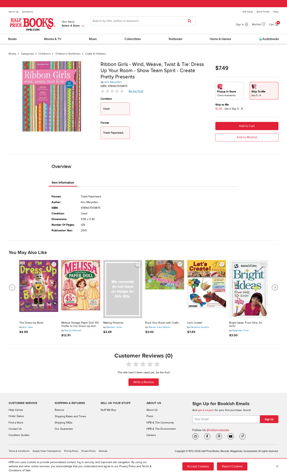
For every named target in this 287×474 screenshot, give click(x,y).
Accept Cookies (198, 466)
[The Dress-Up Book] (38, 289)
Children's (45, 53)
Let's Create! (194, 322)
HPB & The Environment (161, 429)
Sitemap (103, 451)
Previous (12, 287)
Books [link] (12, 39)
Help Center (16, 410)
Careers (151, 435)
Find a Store (16, 422)
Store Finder (263, 11)
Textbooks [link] (175, 39)
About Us (152, 410)
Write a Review (143, 382)
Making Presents (113, 322)
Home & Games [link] (220, 39)
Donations (27, 11)
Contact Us (15, 429)
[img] (112, 91)
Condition (106, 98)
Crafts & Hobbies (95, 53)
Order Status (16, 416)
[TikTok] (242, 436)
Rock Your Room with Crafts (162, 322)
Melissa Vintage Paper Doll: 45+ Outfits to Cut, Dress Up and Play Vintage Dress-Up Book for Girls (80, 324)
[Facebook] (207, 436)
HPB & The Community (160, 422)
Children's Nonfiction (68, 53)
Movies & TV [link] (52, 39)
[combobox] (142, 21)
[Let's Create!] (206, 289)
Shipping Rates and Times (70, 416)
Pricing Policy (71, 451)
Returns (59, 410)
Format (105, 122)
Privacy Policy (88, 451)
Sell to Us (14, 11)
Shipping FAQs (63, 422)
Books (12, 53)
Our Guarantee (64, 429)
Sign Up (269, 419)
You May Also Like (28, 252)
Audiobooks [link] (270, 39)
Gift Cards (247, 11)
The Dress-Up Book (31, 322)
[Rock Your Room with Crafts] (164, 289)
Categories (27, 53)
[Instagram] (195, 436)
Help (275, 11)
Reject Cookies (232, 466)
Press (149, 416)
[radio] (229, 90)
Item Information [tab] (63, 183)
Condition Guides (19, 435)
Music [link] (93, 39)
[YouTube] (231, 436)
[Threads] (219, 436)
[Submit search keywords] (190, 21)
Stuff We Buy (108, 410)
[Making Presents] (122, 289)
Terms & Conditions (19, 451)
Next (275, 287)
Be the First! (136, 91)
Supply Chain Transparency (47, 451)
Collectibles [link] (133, 39)
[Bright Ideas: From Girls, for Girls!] (248, 289)
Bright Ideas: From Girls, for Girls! (245, 324)
